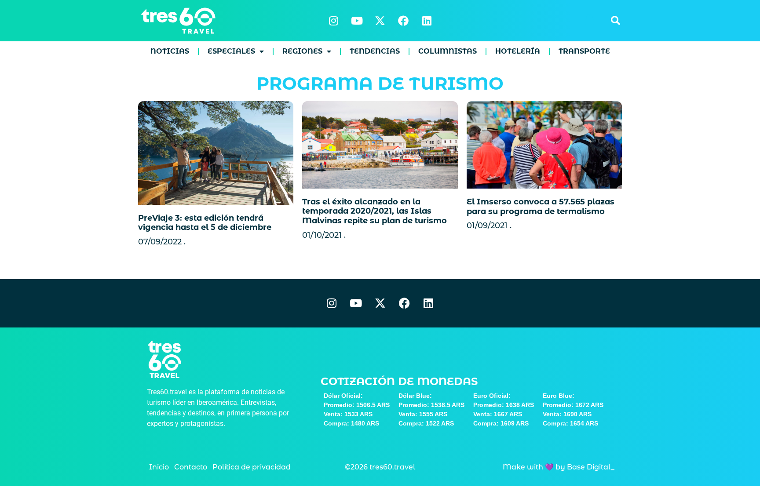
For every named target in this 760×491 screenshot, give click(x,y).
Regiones (302, 51)
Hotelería (517, 51)
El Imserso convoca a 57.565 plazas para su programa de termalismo (540, 206)
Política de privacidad (251, 467)
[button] (615, 21)
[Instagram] (333, 20)
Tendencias (375, 51)
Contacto (190, 467)
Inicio (159, 467)
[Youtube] (356, 20)
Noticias (169, 51)
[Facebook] (403, 20)
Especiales (231, 51)
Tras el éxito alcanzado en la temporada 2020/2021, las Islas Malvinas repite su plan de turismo (374, 211)
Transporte (584, 51)
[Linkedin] (426, 20)
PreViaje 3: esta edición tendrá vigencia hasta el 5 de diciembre (204, 223)
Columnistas (447, 51)
